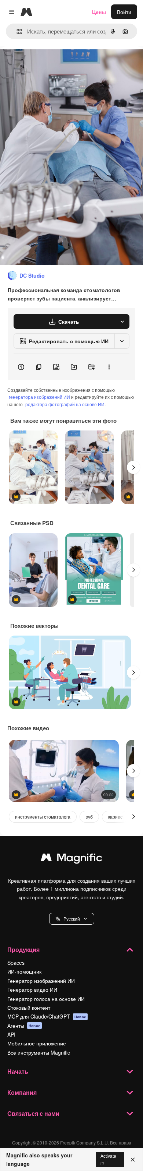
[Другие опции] (109, 366)
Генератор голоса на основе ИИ (46, 998)
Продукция (23, 949)
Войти (124, 11)
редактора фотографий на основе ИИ (64, 404)
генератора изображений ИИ (39, 397)
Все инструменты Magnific (38, 1052)
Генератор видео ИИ (32, 989)
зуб (89, 816)
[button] (71, 919)
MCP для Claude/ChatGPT (46, 1016)
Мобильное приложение (36, 1043)
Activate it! (108, 1159)
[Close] (133, 1159)
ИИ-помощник (24, 971)
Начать (17, 1071)
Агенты (23, 1025)
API (11, 1034)
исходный (49, 63)
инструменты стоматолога (42, 816)
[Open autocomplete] (16, 31)
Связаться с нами (33, 1113)
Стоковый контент (28, 1007)
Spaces (16, 962)
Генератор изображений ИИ (41, 980)
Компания (22, 1092)
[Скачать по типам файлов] (122, 321)
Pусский (71, 918)
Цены (99, 11)
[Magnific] (71, 859)
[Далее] (133, 467)
